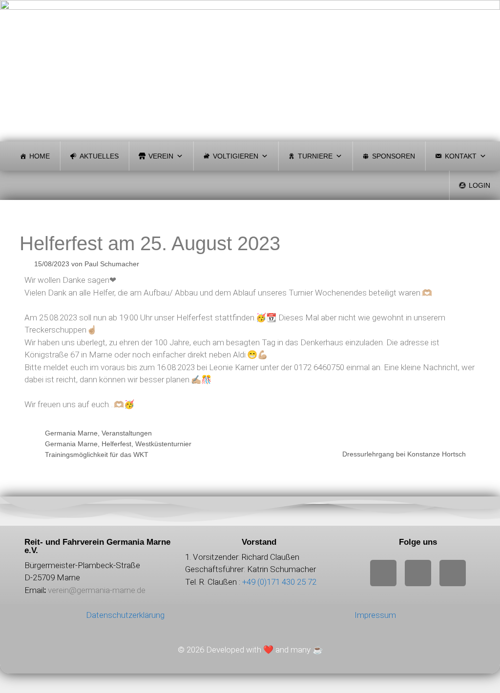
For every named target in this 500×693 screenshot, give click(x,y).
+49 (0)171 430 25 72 (279, 582)
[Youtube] (452, 573)
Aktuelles (99, 156)
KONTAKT (461, 156)
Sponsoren (393, 156)
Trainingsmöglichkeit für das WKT (96, 454)
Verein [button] (160, 156)
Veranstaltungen (127, 433)
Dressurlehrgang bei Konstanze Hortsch (404, 454)
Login (479, 185)
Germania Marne (71, 433)
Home (39, 156)
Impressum (375, 615)
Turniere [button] (315, 156)
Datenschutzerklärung (125, 615)
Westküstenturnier (163, 444)
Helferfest (116, 444)
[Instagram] (383, 573)
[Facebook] (418, 573)
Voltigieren (235, 156)
